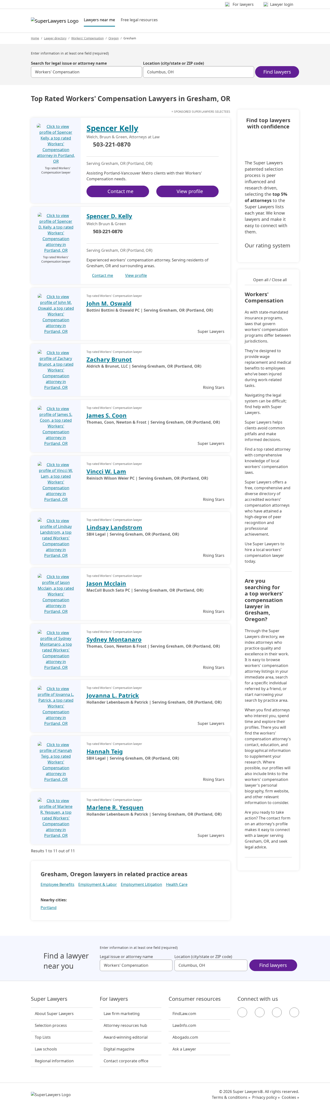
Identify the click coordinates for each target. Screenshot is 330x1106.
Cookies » (290, 1097)
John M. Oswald (108, 303)
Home (35, 38)
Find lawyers (277, 72)
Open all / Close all (270, 279)
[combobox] (86, 72)
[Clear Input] (136, 72)
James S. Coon (106, 415)
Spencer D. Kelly (109, 216)
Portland (49, 907)
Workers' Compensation (87, 38)
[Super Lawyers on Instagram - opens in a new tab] (260, 1012)
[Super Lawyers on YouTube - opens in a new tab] (277, 1012)
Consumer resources (195, 998)
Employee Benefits (57, 884)
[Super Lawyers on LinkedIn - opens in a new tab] (294, 1012)
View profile (190, 191)
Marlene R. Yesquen (114, 807)
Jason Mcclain (106, 583)
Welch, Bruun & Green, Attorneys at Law (123, 137)
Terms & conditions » (231, 1097)
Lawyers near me (99, 19)
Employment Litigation (141, 884)
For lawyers (114, 998)
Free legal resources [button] (139, 19)
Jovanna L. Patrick (112, 695)
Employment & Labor (97, 884)
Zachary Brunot (109, 359)
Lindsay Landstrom (114, 527)
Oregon (113, 38)
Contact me (120, 191)
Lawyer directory (55, 38)
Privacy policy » (266, 1097)
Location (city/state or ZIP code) (173, 63)
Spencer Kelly (112, 128)
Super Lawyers (49, 998)
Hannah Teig (104, 751)
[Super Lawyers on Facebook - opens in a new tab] (242, 1012)
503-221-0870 (112, 144)
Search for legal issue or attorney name (69, 63)
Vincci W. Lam (106, 471)
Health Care (176, 884)
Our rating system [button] (267, 245)
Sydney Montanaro (114, 639)
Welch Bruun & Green (106, 224)
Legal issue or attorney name (126, 956)
